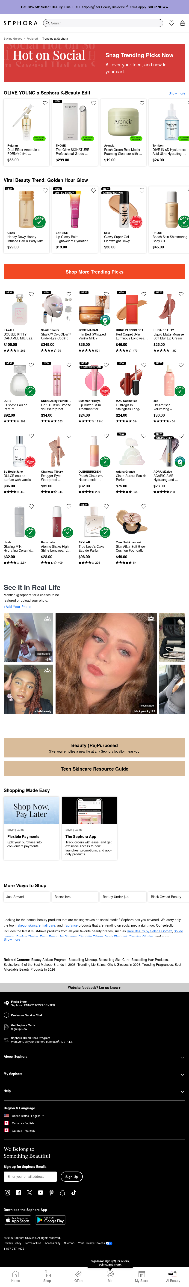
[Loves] (171, 23)
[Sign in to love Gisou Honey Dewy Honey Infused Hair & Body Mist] (45, 190)
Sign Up (71, 1176)
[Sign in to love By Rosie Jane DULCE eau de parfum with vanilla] (31, 436)
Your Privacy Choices (91, 1243)
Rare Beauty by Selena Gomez (149, 931)
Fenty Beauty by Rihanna (58, 936)
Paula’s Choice (27, 936)
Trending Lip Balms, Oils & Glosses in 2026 (108, 964)
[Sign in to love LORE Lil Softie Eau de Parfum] (31, 365)
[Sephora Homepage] (20, 23)
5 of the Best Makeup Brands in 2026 (48, 964)
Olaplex (148, 936)
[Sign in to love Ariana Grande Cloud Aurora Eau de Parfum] (144, 436)
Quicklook (14, 121)
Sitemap (69, 1243)
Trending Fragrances (157, 964)
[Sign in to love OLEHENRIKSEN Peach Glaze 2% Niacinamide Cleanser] (106, 436)
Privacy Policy (12, 1243)
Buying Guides (13, 38)
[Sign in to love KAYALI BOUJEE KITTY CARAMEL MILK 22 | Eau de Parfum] (31, 294)
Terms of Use (33, 1243)
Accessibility (52, 1243)
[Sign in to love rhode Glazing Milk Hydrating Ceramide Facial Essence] (31, 506)
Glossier (135, 936)
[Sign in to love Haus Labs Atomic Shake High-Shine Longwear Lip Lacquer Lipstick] (69, 506)
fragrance (71, 925)
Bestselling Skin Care (114, 959)
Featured (32, 38)
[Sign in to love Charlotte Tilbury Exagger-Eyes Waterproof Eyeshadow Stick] (69, 436)
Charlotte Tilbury (91, 936)
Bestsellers (12, 964)
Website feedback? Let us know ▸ (94, 987)
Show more (177, 93)
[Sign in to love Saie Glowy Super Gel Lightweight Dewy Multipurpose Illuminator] (142, 190)
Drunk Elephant (115, 936)
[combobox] (103, 23)
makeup (21, 925)
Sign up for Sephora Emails (25, 1167)
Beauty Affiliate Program (49, 959)
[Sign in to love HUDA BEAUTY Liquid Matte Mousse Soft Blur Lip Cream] (181, 294)
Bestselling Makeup (82, 959)
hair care (48, 925)
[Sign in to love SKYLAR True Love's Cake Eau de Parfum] (106, 506)
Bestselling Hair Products (149, 959)
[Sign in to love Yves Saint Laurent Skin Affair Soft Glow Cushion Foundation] (144, 506)
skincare (34, 925)
